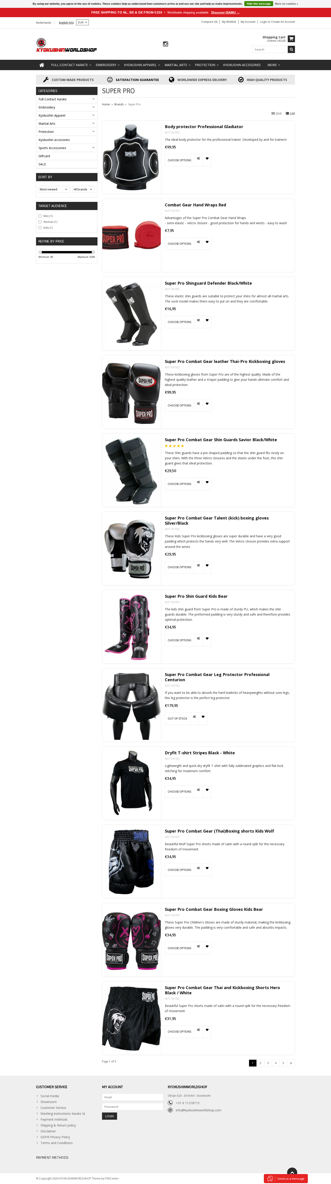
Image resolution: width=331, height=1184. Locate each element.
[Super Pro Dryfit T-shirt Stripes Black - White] (131, 783)
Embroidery (106, 65)
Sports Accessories (52, 148)
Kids (48, 228)
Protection (205, 65)
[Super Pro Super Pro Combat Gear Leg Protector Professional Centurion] (131, 705)
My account (248, 22)
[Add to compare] (198, 160)
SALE (42, 164)
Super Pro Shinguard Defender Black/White (208, 283)
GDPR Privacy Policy (55, 1137)
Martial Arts (176, 65)
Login (264, 22)
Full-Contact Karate (69, 65)
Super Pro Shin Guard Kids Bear (196, 596)
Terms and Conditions (57, 1143)
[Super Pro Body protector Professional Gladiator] (131, 157)
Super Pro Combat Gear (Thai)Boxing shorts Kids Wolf (219, 831)
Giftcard (44, 156)
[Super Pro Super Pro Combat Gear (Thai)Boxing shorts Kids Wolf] (131, 861)
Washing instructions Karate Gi (63, 1113)
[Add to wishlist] (207, 160)
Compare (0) (209, 22)
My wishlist (229, 22)
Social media (50, 1096)
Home (106, 104)
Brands (119, 104)
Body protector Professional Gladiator (204, 126)
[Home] (42, 65)
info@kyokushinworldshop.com (198, 1110)
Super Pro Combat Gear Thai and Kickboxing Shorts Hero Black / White (222, 990)
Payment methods (54, 1119)
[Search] (291, 49)
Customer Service (53, 1108)
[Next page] (291, 1063)
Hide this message (259, 3)
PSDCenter (112, 1178)
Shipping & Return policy (58, 1125)
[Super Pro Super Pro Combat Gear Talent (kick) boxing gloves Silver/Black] (131, 548)
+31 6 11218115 (188, 1103)
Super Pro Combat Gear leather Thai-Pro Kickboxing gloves (225, 361)
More (272, 65)
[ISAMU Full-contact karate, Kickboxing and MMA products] (66, 44)
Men (48, 216)
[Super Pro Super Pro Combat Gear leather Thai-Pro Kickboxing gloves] (131, 392)
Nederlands (43, 23)
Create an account (283, 22)
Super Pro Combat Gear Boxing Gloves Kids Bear (214, 909)
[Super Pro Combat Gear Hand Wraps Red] (131, 235)
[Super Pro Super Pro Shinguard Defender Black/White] (131, 313)
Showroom (49, 1102)
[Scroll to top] (292, 1173)
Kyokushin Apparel (140, 65)
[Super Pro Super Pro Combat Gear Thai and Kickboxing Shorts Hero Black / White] (131, 1018)
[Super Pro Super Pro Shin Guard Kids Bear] (131, 626)
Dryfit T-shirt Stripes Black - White (200, 752)
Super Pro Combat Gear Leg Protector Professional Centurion (217, 677)
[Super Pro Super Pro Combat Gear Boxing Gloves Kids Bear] (131, 939)
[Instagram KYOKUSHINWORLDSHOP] (165, 44)
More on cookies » (286, 3)
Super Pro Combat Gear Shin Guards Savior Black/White (221, 439)
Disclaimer (48, 1131)
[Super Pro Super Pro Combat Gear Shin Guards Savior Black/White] (131, 470)
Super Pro (134, 104)
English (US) (66, 23)
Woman (50, 222)
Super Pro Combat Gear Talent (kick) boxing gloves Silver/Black (217, 520)
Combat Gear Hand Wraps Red (195, 205)
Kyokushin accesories (242, 65)
